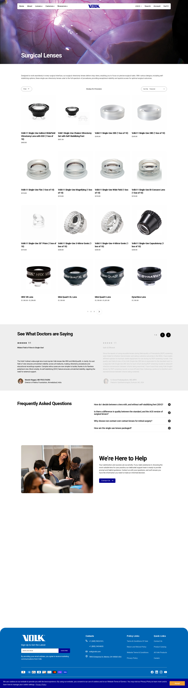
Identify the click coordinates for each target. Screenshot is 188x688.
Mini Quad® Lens (103, 297)
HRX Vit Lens (27, 297)
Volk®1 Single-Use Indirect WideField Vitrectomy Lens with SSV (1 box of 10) (38, 136)
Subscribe (64, 650)
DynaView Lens (139, 297)
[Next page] (99, 311)
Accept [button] (177, 683)
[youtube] (165, 672)
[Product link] (38, 119)
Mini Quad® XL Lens (67, 297)
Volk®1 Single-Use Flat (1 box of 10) (37, 189)
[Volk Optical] (94, 6)
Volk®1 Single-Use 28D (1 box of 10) (148, 133)
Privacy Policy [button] (41, 684)
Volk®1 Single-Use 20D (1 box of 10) (111, 133)
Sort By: (145, 89)
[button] (148, 6)
